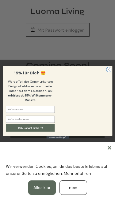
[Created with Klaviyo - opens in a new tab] (57, 137)
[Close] (109, 148)
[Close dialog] (108, 69)
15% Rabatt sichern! (30, 128)
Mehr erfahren (77, 173)
